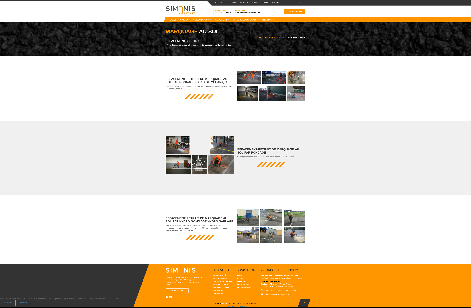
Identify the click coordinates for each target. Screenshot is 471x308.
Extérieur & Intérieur (220, 278)
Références (241, 281)
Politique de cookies (244, 287)
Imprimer (243, 307)
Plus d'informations (232, 307)
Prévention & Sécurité (221, 287)
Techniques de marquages (222, 281)
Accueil (239, 275)
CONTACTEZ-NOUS (295, 11)
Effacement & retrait (220, 284)
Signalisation (218, 291)
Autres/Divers (218, 294)
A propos (240, 278)
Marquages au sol (219, 275)
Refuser (23, 302)
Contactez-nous (243, 284)
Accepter (8, 302)
